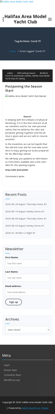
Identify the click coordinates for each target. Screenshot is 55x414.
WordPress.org (12, 379)
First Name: (11, 257)
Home (12, 51)
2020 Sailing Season (26, 73)
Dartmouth (19, 75)
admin (10, 73)
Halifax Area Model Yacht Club (25, 19)
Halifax (28, 75)
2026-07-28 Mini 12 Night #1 (20, 232)
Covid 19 (9, 75)
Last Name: (11, 271)
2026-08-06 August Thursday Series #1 (26, 218)
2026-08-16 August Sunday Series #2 (24, 211)
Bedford (44, 73)
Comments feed (12, 374)
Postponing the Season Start (23, 88)
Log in (7, 364)
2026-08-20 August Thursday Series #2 (26, 204)
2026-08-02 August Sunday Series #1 (24, 225)
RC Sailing (20, 78)
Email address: (13, 286)
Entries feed (10, 370)
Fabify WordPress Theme (35, 407)
